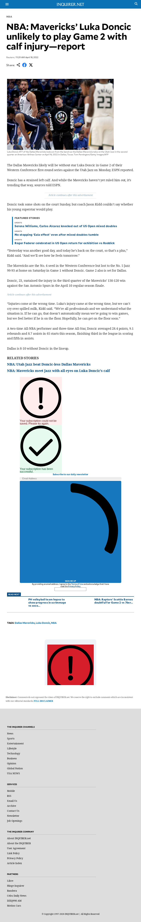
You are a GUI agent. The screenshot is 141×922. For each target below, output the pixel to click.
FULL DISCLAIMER (43, 701)
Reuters (10, 57)
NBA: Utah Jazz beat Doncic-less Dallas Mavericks (48, 364)
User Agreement (16, 848)
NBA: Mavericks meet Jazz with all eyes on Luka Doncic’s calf (58, 370)
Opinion (11, 763)
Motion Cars (14, 905)
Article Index (14, 863)
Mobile (11, 790)
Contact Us (13, 810)
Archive (11, 805)
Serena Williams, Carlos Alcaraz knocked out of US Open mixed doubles (66, 226)
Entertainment (15, 743)
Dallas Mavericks (25, 622)
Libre (10, 880)
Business (12, 758)
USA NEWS (13, 773)
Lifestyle (12, 748)
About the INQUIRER (19, 843)
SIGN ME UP (70, 581)
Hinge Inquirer (15, 885)
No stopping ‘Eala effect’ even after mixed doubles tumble (57, 234)
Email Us (12, 800)
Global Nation (15, 768)
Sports (10, 738)
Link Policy (13, 853)
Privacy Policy (74, 586)
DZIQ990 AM (14, 900)
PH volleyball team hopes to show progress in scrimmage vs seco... (47, 602)
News (10, 733)
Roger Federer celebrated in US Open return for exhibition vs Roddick (65, 243)
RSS (9, 795)
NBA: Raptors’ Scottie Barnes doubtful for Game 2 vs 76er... (113, 600)
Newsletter (13, 815)
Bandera (12, 890)
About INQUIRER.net (19, 838)
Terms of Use (77, 584)
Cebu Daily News (16, 895)
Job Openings (14, 820)
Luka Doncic (43, 622)
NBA (9, 16)
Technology (13, 753)
